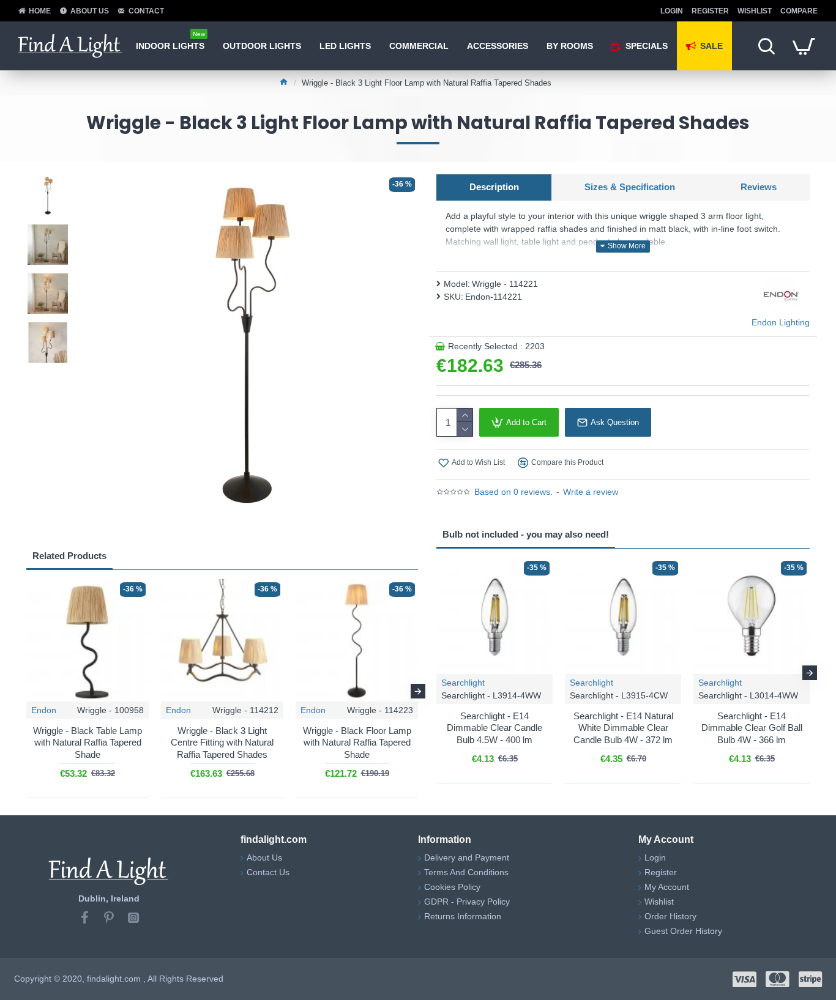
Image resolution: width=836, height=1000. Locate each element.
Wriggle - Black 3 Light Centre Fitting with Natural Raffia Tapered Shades (222, 742)
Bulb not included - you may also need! (525, 534)
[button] (26, 691)
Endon (43, 710)
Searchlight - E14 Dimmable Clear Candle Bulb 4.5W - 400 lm (494, 728)
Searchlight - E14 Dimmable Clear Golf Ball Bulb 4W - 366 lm (751, 728)
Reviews (759, 187)
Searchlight (463, 682)
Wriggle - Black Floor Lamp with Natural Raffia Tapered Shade (357, 742)
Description (494, 187)
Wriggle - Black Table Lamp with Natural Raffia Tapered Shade (87, 742)
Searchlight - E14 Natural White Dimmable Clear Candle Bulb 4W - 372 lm (623, 728)
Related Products (69, 555)
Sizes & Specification (629, 187)
